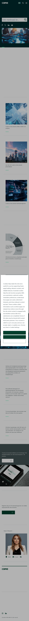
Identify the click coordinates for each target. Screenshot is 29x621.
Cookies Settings (14, 341)
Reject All (14, 337)
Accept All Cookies (14, 333)
